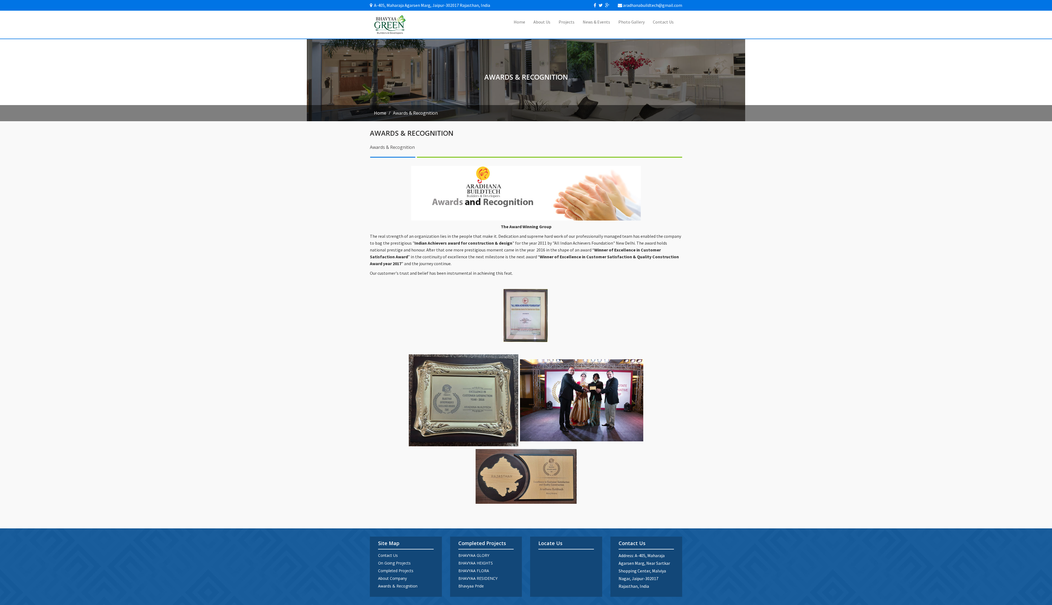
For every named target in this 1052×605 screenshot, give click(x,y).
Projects (566, 22)
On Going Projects (394, 563)
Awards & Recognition (398, 586)
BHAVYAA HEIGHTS (475, 563)
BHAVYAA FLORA (473, 570)
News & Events (596, 22)
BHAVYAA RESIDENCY (478, 578)
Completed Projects (395, 570)
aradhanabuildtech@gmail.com (652, 5)
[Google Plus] (607, 5)
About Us (541, 22)
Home (519, 22)
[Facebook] (595, 5)
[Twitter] (601, 5)
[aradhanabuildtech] (390, 24)
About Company (392, 578)
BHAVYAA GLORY (473, 555)
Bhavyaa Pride (471, 586)
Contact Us (663, 22)
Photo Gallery (631, 22)
